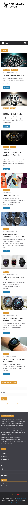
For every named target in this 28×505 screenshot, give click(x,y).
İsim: (2, 386)
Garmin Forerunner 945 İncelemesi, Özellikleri (13, 319)
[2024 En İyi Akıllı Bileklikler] (14, 60)
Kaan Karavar (13, 356)
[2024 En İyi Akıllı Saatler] (14, 99)
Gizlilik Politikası (5, 484)
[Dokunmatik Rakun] (3, 43)
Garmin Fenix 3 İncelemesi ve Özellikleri (14, 360)
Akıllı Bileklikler (6, 69)
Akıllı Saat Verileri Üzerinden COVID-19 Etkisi (14, 235)
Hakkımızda (4, 472)
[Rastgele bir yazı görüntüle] (25, 43)
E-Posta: (3, 392)
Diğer (2, 469)
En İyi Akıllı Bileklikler (11, 195)
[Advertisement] (14, 26)
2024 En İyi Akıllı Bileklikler (14, 75)
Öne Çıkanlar (14, 69)
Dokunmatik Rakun (14, 72)
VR (2, 462)
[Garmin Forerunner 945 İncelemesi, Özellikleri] (14, 303)
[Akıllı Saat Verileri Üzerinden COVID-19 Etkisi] (14, 219)
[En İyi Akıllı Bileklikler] (14, 180)
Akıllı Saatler (6, 108)
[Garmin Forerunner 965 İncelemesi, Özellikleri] (14, 137)
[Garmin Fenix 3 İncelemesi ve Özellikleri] (14, 344)
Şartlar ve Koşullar (5, 485)
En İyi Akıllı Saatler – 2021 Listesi (13, 278)
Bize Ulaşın (4, 475)
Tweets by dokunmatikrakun (14, 403)
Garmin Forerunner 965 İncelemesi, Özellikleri (13, 153)
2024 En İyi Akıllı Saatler (13, 114)
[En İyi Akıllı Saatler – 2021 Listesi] (14, 262)
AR (2, 465)
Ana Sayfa (3, 453)
